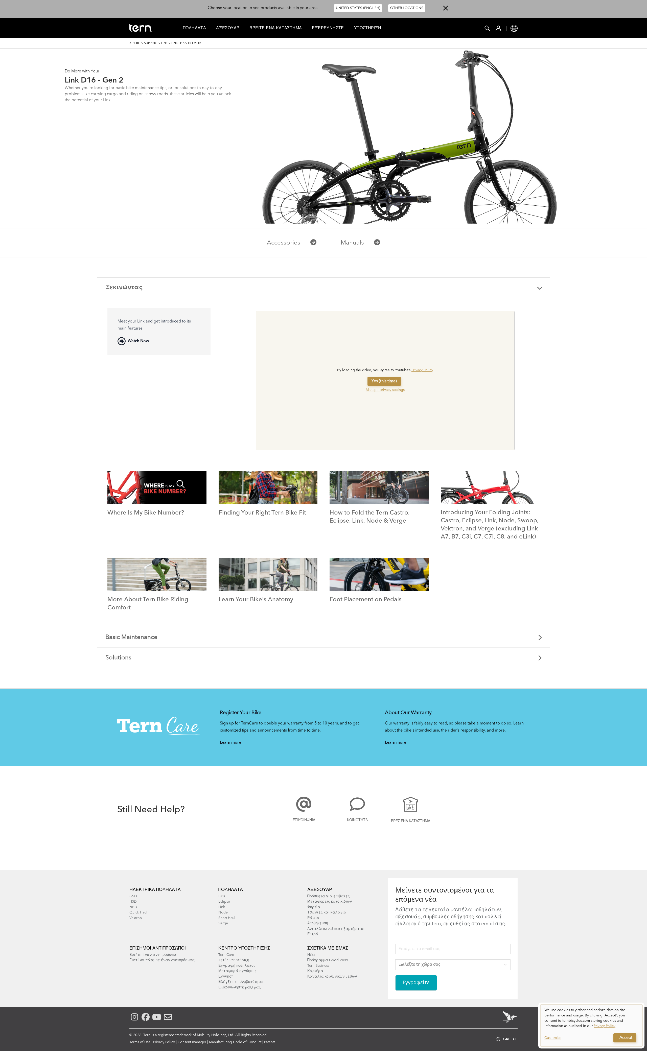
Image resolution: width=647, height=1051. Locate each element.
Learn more (230, 743)
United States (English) (358, 8)
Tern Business (318, 965)
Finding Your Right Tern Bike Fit (262, 513)
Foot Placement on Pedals (366, 600)
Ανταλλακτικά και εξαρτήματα (335, 929)
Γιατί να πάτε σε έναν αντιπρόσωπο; (162, 960)
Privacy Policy (422, 370)
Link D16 (177, 43)
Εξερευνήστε (328, 28)
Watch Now (138, 341)
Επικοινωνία (304, 820)
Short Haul (226, 918)
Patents (269, 1042)
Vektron (135, 918)
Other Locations (406, 8)
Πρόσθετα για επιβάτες (328, 896)
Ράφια (313, 918)
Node (223, 912)
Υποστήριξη (367, 28)
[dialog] (591, 1025)
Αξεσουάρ (227, 28)
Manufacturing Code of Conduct (235, 1042)
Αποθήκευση (317, 923)
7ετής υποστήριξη (233, 960)
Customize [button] (552, 1038)
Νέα (311, 955)
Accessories (283, 243)
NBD (133, 907)
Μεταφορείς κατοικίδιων (329, 901)
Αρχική (135, 43)
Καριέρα (315, 971)
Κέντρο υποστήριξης (244, 948)
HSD (133, 901)
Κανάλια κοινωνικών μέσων (332, 976)
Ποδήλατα (194, 28)
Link (164, 43)
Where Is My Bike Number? (145, 513)
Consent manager (192, 1042)
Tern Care (226, 955)
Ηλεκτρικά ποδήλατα (155, 889)
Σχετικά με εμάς (327, 948)
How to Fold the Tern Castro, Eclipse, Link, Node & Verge (369, 517)
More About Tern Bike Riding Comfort (147, 604)
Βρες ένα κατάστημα (410, 821)
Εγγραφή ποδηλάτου (237, 965)
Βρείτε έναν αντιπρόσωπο (152, 955)
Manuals (352, 243)
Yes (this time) (384, 381)
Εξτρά (312, 934)
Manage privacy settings (385, 390)
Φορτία (313, 907)
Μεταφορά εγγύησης (237, 971)
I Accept (624, 1038)
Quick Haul (138, 912)
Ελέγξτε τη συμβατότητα (240, 982)
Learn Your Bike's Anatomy (256, 600)
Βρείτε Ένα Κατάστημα (275, 28)
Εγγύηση (226, 976)
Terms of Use (139, 1042)
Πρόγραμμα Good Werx (327, 960)
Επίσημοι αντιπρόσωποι (157, 948)
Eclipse (224, 901)
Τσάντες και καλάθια (326, 912)
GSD (133, 896)
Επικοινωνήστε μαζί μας (239, 987)
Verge (223, 923)
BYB (221, 896)
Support (151, 43)
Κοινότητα (357, 820)
